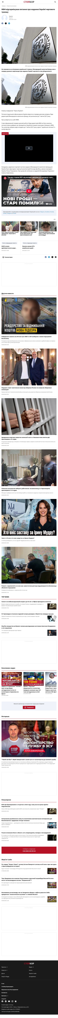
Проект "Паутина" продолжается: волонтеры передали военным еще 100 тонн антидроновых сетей (32, 689)
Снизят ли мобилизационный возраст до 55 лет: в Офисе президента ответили (26, 602)
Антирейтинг (32, 976)
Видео (30, 967)
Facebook (47, 212)
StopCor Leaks (7, 859)
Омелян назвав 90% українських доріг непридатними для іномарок (28, 249)
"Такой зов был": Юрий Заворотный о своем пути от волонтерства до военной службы (29, 760)
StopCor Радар (5, 976)
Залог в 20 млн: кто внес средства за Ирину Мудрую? (18, 538)
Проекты (4, 967)
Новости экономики (11, 6)
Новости (4, 970)
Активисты (4, 992)
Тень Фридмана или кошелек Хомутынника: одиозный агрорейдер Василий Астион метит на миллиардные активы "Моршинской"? (27, 879)
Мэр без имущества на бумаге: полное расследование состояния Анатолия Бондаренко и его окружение (28, 627)
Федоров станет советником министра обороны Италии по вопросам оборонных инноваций (27, 389)
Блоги (30, 970)
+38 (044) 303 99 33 (29, 851)
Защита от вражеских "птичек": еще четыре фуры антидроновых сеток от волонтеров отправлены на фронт (12, 690)
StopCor (11, 16)
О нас (3, 983)
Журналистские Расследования (10, 989)
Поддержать (30, 707)
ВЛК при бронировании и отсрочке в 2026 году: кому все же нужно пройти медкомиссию (25, 805)
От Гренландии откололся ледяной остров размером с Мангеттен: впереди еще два (27, 614)
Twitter (4, 213)
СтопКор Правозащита (7, 986)
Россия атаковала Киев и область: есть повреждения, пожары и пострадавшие (26, 833)
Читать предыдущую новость (9, 243)
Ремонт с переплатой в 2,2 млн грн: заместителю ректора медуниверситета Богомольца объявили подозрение (29, 587)
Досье (3, 973)
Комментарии (8, 257)
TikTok (14, 213)
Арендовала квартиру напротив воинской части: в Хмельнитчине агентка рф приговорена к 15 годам (26, 438)
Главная (4, 6)
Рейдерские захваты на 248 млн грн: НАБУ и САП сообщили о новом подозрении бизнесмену (27, 337)
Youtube (52, 212)
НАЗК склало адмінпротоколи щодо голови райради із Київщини (9, 249)
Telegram (42, 212)
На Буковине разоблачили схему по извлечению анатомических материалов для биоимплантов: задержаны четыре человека (27, 820)
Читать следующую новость (30, 243)
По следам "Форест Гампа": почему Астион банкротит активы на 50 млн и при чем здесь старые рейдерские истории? (29, 865)
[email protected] (15, 1011)
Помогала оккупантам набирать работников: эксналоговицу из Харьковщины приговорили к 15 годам (26, 489)
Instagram (9, 213)
